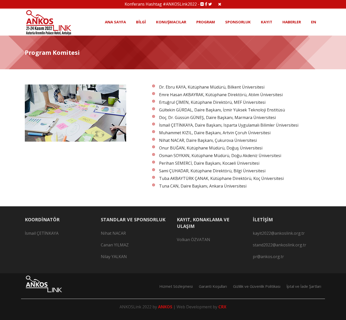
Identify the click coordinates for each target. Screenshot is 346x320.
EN (313, 21)
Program (205, 21)
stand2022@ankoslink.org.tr (279, 245)
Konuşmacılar (171, 21)
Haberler (291, 21)
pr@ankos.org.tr (268, 256)
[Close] (219, 4)
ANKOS (165, 307)
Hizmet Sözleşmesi (176, 286)
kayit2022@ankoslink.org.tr (279, 233)
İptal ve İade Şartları (303, 286)
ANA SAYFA (115, 21)
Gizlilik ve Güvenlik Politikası (256, 286)
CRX (222, 307)
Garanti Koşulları (213, 286)
